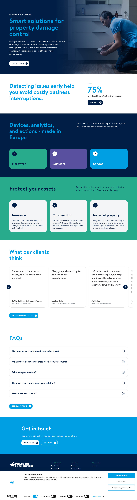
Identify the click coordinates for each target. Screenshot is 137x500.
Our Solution (55, 466)
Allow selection (121, 482)
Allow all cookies (121, 475)
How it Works (55, 469)
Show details (97, 496)
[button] (9, 287)
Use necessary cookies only (121, 488)
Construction (76, 469)
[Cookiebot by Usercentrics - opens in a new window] (12, 496)
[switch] (53, 496)
